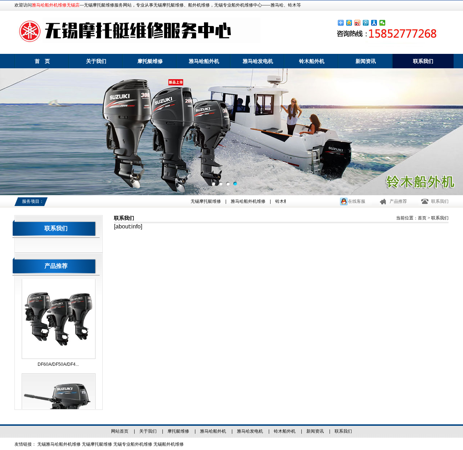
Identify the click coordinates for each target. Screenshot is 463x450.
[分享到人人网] (374, 23)
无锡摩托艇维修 (199, 201)
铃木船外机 (311, 61)
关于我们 (96, 61)
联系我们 (423, 61)
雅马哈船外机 (204, 61)
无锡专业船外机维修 (132, 444)
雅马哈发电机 (258, 61)
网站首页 (119, 431)
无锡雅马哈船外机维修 (59, 444)
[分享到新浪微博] (357, 23)
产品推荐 (398, 201)
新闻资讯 (366, 61)
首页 (422, 217)
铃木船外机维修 (284, 201)
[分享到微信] (382, 23)
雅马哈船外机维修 (242, 201)
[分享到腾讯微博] (366, 23)
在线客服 (356, 201)
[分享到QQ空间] (349, 23)
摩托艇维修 (150, 61)
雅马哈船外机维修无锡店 (56, 5)
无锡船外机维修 (168, 444)
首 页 (42, 61)
